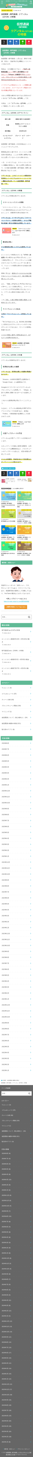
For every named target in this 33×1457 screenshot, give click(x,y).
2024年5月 (5, 904)
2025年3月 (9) (6, 1242)
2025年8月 (5, 814)
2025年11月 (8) (6, 1200)
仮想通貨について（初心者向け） (14, 717)
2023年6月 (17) (6, 1352)
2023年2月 (5, 993)
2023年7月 (5, 963)
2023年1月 (5, 999)
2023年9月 (5, 951)
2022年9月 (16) (6, 1400)
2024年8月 (5, 886)
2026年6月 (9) (6, 1164)
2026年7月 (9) (6, 1158)
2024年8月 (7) (6, 1279)
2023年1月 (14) (6, 1379)
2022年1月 (5, 1070)
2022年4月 (5, 1052)
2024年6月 (5, 898)
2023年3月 (5, 987)
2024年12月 (6, 862)
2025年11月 (6, 797)
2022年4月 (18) (6, 1426)
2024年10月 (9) (6, 1269)
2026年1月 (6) (6, 1190)
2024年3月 (5, 915)
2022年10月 (6, 1017)
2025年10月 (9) (6, 1206)
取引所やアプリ (8, 729)
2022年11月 (6, 1011)
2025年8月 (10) (6, 1216)
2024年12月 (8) (6, 1258)
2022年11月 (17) (7, 1389)
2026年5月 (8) (6, 1169)
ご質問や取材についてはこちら (16, 607)
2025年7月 (5, 820)
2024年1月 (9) (6, 1316)
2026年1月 (5, 785)
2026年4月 (5, 767)
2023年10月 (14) (7, 1331)
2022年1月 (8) (6, 1442)
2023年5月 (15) (6, 1358)
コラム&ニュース (9, 693)
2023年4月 (5, 981)
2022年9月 (5, 1023)
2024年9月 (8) (6, 1274)
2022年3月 (5, 1058)
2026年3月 (5, 773)
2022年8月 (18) (6, 1405)
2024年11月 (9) (6, 1263)
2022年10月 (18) (7, 1394)
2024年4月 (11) (6, 1300)
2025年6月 (5, 826)
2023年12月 (6, 933)
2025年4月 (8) (6, 1237)
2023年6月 (5, 969)
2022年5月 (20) (6, 1421)
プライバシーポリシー (24, 1449)
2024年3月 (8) (6, 1305)
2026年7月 (5, 749)
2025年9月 (5, 808)
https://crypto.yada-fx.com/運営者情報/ (16, 601)
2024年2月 (5, 921)
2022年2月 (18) (6, 1436)
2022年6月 (5, 1040)
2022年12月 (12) (7, 1384)
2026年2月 (5, 779)
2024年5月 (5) (6, 1295)
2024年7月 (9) (6, 1284)
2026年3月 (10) (6, 1179)
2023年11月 (6, 939)
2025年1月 (5, 856)
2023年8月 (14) (6, 1342)
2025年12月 (6, 791)
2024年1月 (5, 927)
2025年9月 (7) (6, 1211)
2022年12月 (6, 1005)
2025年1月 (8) (6, 1253)
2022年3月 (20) (6, 1431)
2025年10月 (6, 803)
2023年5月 (5, 975)
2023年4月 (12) (6, 1363)
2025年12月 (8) (6, 1195)
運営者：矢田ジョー (9, 1449)
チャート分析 (8, 699)
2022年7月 (5, 1034)
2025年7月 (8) (6, 1221)
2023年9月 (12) (6, 1337)
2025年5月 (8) (6, 1232)
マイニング (7, 711)
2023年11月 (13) (7, 1326)
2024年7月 (5, 892)
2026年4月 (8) (6, 1174)
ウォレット (7, 688)
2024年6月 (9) (6, 1290)
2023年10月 (6, 945)
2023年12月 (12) (7, 1321)
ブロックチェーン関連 (11, 705)
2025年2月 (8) (6, 1248)
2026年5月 (5, 761)
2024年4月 (5, 910)
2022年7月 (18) (6, 1410)
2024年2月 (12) (6, 1311)
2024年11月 (6, 868)
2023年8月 (5, 957)
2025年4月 (5, 838)
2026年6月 (5, 755)
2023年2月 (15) (6, 1373)
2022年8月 (5, 1029)
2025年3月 (5, 844)
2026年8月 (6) (6, 1153)
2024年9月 (5, 880)
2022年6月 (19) (6, 1415)
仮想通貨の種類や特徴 (7, 10)
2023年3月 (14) (6, 1368)
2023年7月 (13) (6, 1347)
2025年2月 (5, 850)
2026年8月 (5, 743)
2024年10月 (6, 874)
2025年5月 (5, 832)
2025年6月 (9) (6, 1227)
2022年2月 (5, 1064)
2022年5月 (5, 1046)
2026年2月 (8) (6, 1185)
